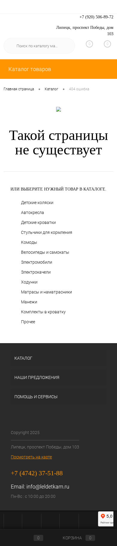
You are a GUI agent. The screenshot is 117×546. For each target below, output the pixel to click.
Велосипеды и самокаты (45, 252)
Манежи (29, 301)
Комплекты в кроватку (43, 311)
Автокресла (32, 212)
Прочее (28, 321)
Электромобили (36, 262)
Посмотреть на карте (31, 456)
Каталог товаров (29, 69)
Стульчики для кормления (46, 232)
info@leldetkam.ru (47, 486)
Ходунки (29, 282)
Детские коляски (37, 202)
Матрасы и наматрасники (46, 292)
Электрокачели (36, 272)
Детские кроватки (38, 222)
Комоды (29, 242)
